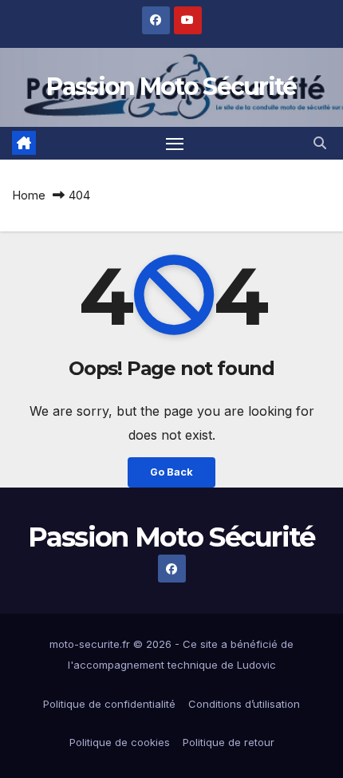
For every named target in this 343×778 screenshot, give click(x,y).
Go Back (171, 472)
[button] (319, 143)
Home (28, 195)
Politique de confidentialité (109, 703)
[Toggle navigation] (174, 143)
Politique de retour (228, 742)
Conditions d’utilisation (244, 703)
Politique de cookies (119, 742)
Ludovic (256, 664)
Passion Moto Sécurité (171, 86)
